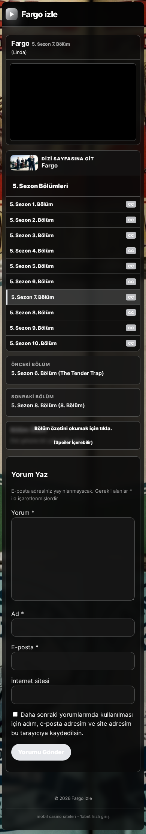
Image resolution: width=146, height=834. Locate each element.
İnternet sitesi (30, 681)
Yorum (22, 512)
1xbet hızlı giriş (95, 816)
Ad (17, 613)
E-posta (25, 647)
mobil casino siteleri (56, 816)
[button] (73, 435)
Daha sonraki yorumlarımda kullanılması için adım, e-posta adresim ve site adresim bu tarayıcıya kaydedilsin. (72, 724)
